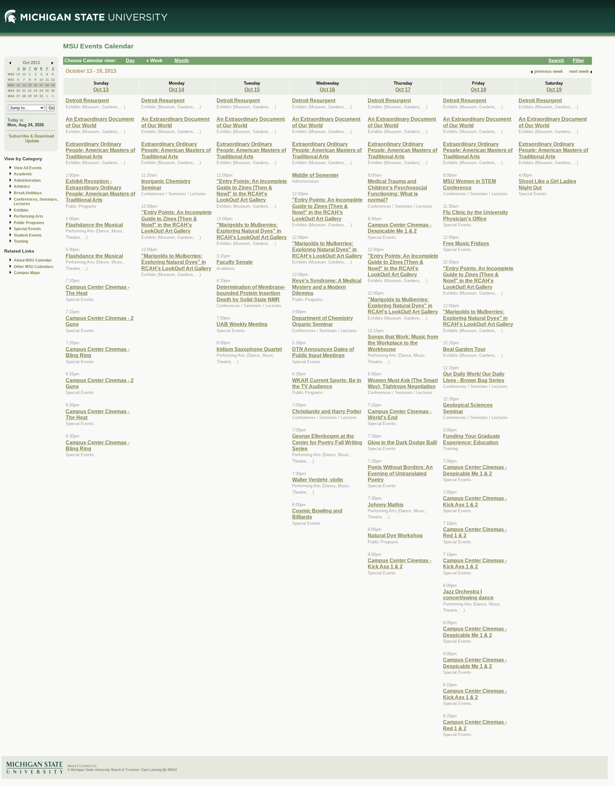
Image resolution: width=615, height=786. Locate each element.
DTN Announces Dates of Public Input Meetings (323, 352)
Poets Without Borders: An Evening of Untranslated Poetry (400, 473)
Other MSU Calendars (33, 266)
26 (53, 90)
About (71, 766)
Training (21, 241)
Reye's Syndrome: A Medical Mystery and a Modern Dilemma (326, 287)
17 (41, 85)
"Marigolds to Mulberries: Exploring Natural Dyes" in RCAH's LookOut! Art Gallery (176, 262)
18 (47, 85)
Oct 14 (176, 89)
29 (18, 74)
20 (18, 90)
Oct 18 (478, 89)
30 (24, 74)
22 (30, 90)
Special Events (27, 229)
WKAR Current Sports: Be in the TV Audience (326, 383)
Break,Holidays (28, 193)
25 (47, 90)
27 (18, 96)
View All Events (28, 168)
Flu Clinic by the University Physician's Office (475, 215)
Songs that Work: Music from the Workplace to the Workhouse (403, 343)
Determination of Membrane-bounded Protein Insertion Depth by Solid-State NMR (251, 293)
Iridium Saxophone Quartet (249, 349)
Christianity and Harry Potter (326, 411)
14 (24, 85)
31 (41, 96)
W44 (11, 96)
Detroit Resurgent (87, 100)
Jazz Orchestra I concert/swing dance (468, 594)
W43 (11, 90)
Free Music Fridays (466, 243)
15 (30, 85)
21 (24, 90)
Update (32, 140)
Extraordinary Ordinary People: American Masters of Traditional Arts (100, 150)
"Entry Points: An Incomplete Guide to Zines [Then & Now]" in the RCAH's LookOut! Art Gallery (176, 221)
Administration (27, 180)
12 (53, 79)
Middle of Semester (315, 175)
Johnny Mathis (386, 504)
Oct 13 (101, 89)
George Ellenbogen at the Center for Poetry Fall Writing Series (327, 442)
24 (41, 90)
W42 (11, 85)
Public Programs (29, 223)
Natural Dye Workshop (395, 535)
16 (35, 85)
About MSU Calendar (33, 260)
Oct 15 (252, 89)
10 (41, 79)
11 (47, 79)
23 (35, 90)
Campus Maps (27, 273)
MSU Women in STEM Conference (469, 184)
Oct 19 (554, 89)
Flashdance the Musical (94, 225)
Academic (23, 174)
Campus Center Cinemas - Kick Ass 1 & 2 (399, 563)
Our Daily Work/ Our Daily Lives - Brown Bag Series (473, 377)
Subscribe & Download (31, 136)
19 (53, 85)
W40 (11, 74)
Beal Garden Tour (464, 349)
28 (24, 96)
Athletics (22, 186)
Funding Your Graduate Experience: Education (471, 439)
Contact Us (88, 766)
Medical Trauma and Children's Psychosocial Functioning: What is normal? (397, 190)
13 (18, 85)
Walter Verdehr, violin (317, 479)
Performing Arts (28, 216)
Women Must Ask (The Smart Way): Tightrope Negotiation (403, 383)
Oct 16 (327, 89)
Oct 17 (403, 89)
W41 (11, 79)
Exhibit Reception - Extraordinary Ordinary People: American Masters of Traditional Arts (100, 190)
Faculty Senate (235, 262)
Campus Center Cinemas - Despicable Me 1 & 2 (399, 228)
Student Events (28, 235)
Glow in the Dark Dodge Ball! (402, 442)
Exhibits (21, 210)
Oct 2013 (31, 62)
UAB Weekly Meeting (242, 324)
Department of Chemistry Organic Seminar (322, 321)
